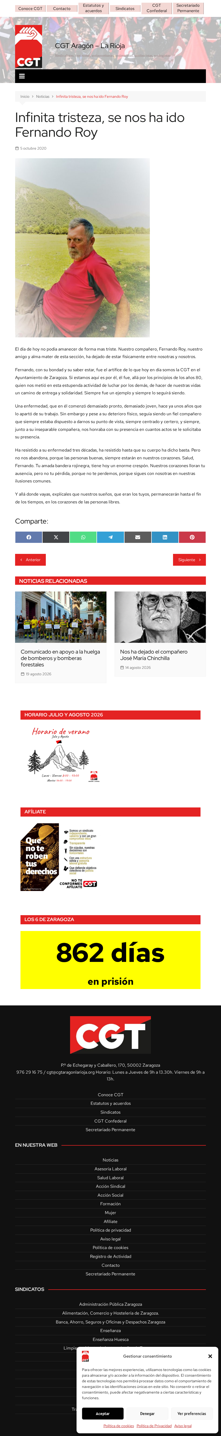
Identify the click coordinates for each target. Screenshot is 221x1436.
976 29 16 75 (29, 1072)
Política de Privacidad (154, 1425)
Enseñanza (110, 1330)
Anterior (33, 559)
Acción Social (110, 1195)
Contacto (62, 8)
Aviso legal (183, 1425)
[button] (210, 1356)
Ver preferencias (192, 1413)
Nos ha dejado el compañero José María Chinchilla (154, 655)
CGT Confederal (157, 8)
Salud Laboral (110, 1178)
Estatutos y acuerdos (93, 8)
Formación (110, 1204)
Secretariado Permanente (188, 8)
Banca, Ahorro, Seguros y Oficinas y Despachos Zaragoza (110, 1322)
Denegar (147, 1413)
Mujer (110, 1212)
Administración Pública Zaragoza (110, 1304)
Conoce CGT (30, 8)
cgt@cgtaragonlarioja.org (71, 1072)
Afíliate (111, 1221)
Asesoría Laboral (111, 1169)
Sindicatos (125, 8)
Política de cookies (118, 1425)
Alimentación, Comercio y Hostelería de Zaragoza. (110, 1313)
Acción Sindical (110, 1186)
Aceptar (103, 1413)
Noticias (110, 1160)
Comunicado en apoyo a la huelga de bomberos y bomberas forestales (60, 658)
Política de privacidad (110, 1230)
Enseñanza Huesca (111, 1339)
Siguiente (186, 559)
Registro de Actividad (110, 1256)
